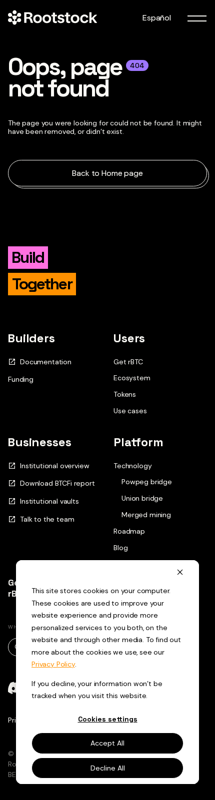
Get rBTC (128, 361)
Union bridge (142, 498)
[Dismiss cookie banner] (180, 572)
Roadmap (129, 531)
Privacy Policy (53, 664)
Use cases (130, 410)
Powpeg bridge (147, 482)
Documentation (46, 362)
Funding (21, 379)
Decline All (107, 768)
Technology (133, 465)
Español (156, 17)
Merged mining (146, 515)
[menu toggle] (197, 18)
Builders (31, 338)
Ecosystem (132, 377)
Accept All (107, 743)
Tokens (125, 394)
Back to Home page (107, 173)
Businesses (39, 442)
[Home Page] (52, 18)
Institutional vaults (49, 501)
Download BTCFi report (57, 483)
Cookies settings (108, 719)
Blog (121, 547)
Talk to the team (47, 519)
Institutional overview (54, 466)
